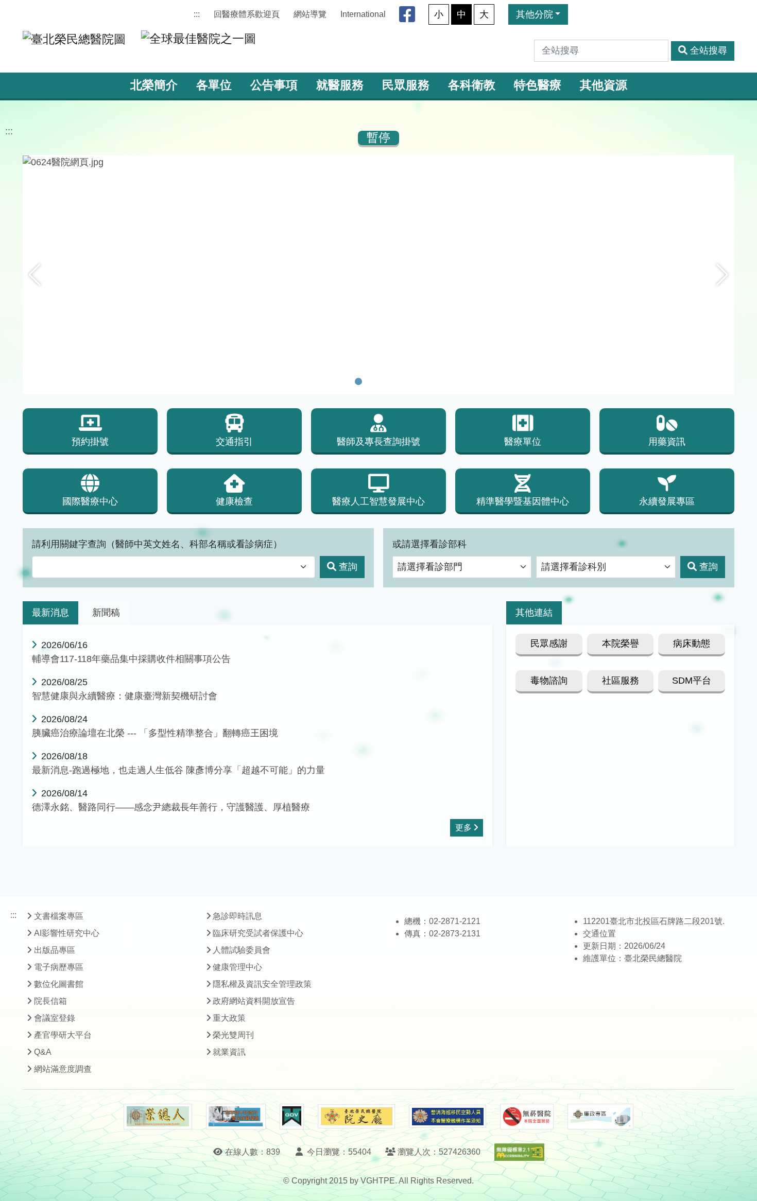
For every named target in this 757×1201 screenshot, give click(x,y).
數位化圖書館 (58, 984)
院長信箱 (50, 1001)
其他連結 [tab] (534, 612)
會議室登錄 (54, 1018)
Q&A (42, 1052)
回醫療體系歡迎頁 (247, 14)
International (363, 14)
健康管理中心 (237, 967)
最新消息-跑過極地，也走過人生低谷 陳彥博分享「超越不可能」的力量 (178, 770)
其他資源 (603, 85)
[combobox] (173, 567)
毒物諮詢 (548, 680)
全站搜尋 (708, 50)
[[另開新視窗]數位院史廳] (356, 1116)
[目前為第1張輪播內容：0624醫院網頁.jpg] (358, 381)
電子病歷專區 (58, 967)
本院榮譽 (620, 643)
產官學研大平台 (63, 1035)
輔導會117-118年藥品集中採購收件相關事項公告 (131, 659)
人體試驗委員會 (241, 950)
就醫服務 (340, 85)
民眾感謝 (548, 643)
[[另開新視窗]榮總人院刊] (158, 1116)
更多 (463, 827)
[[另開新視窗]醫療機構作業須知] (447, 1116)
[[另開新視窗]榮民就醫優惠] (236, 1116)
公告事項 (274, 85)
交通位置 (599, 933)
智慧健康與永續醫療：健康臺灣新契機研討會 (124, 696)
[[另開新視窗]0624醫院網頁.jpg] (378, 162)
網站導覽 (310, 14)
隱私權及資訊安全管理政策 (262, 984)
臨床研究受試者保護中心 (258, 933)
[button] (35, 275)
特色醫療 (537, 85)
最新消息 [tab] (50, 612)
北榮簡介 (154, 85)
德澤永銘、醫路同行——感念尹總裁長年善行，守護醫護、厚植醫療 (171, 807)
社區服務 (620, 680)
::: (197, 14)
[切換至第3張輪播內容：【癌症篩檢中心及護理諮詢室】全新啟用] (385, 381)
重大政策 (229, 1018)
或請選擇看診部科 (429, 544)
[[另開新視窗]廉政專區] (600, 1116)
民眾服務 (405, 85)
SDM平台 (691, 680)
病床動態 (691, 643)
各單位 (214, 85)
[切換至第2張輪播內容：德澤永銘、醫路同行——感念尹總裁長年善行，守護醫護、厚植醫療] (371, 381)
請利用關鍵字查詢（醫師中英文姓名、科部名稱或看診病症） (157, 544)
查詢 (348, 567)
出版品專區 (54, 950)
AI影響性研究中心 (66, 933)
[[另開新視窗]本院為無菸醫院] (527, 1116)
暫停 (378, 137)
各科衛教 (471, 85)
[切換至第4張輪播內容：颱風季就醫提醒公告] (398, 381)
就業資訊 (229, 1052)
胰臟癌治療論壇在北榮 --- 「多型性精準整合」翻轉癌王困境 (155, 733)
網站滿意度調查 (63, 1069)
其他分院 (534, 14)
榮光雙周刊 (233, 1035)
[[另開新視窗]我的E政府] (292, 1116)
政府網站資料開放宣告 (254, 1001)
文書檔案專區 (58, 916)
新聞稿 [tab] (106, 612)
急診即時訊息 (237, 916)
